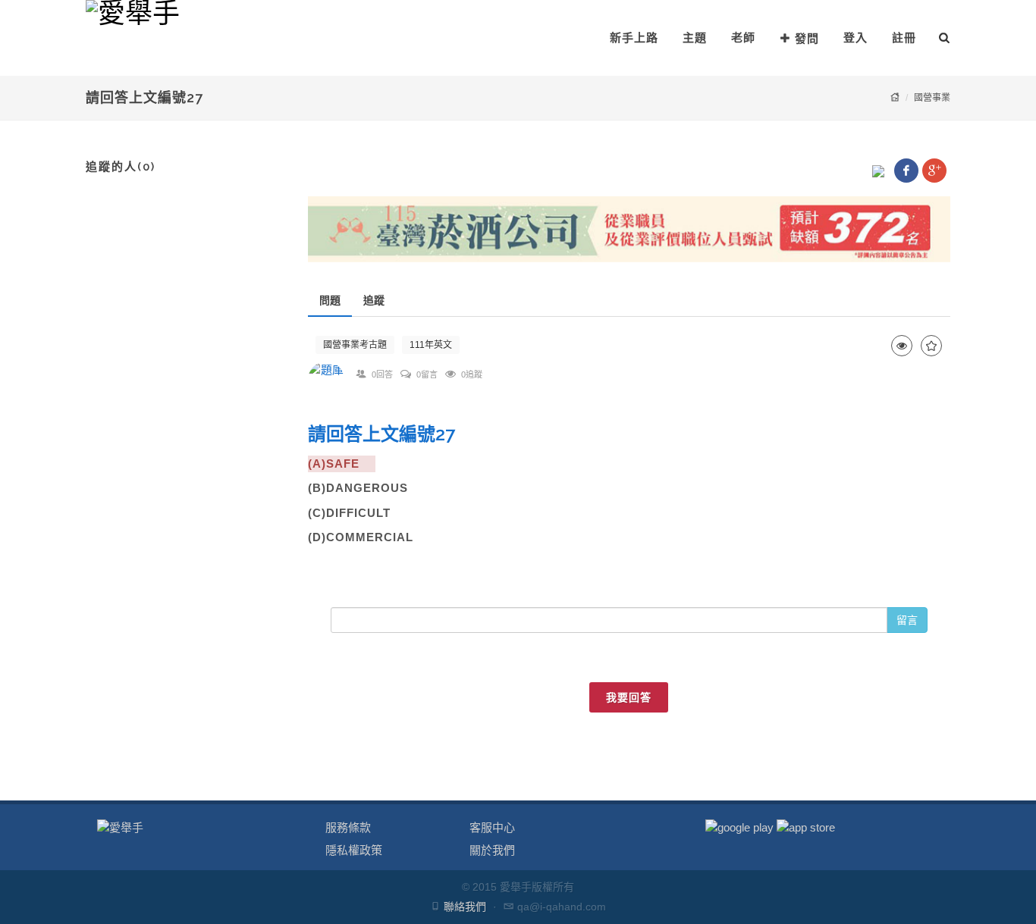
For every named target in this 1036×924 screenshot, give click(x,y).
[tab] (330, 300)
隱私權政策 (353, 850)
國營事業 (932, 97)
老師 (743, 37)
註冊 (904, 37)
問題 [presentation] (330, 300)
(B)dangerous (366, 487)
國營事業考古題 (355, 345)
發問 (807, 38)
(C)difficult (357, 512)
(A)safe (341, 463)
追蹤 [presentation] (374, 300)
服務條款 (348, 827)
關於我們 (492, 850)
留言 (907, 620)
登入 (855, 37)
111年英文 (431, 345)
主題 (695, 37)
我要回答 (628, 697)
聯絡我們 (465, 907)
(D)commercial (360, 537)
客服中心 (492, 827)
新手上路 (634, 37)
